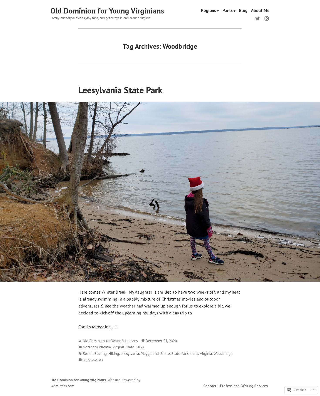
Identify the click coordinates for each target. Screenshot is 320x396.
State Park (180, 353)
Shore (165, 353)
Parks (227, 11)
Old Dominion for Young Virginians (107, 11)
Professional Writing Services (244, 385)
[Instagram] (265, 18)
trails (194, 353)
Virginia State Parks (128, 346)
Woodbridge (223, 353)
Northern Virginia (97, 346)
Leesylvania (130, 353)
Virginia (206, 353)
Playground (150, 353)
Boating (100, 353)
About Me (260, 11)
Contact (210, 385)
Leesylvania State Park (120, 89)
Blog (243, 11)
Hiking (113, 353)
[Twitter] (258, 18)
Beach (88, 353)
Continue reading (95, 327)
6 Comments (93, 360)
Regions (208, 11)
